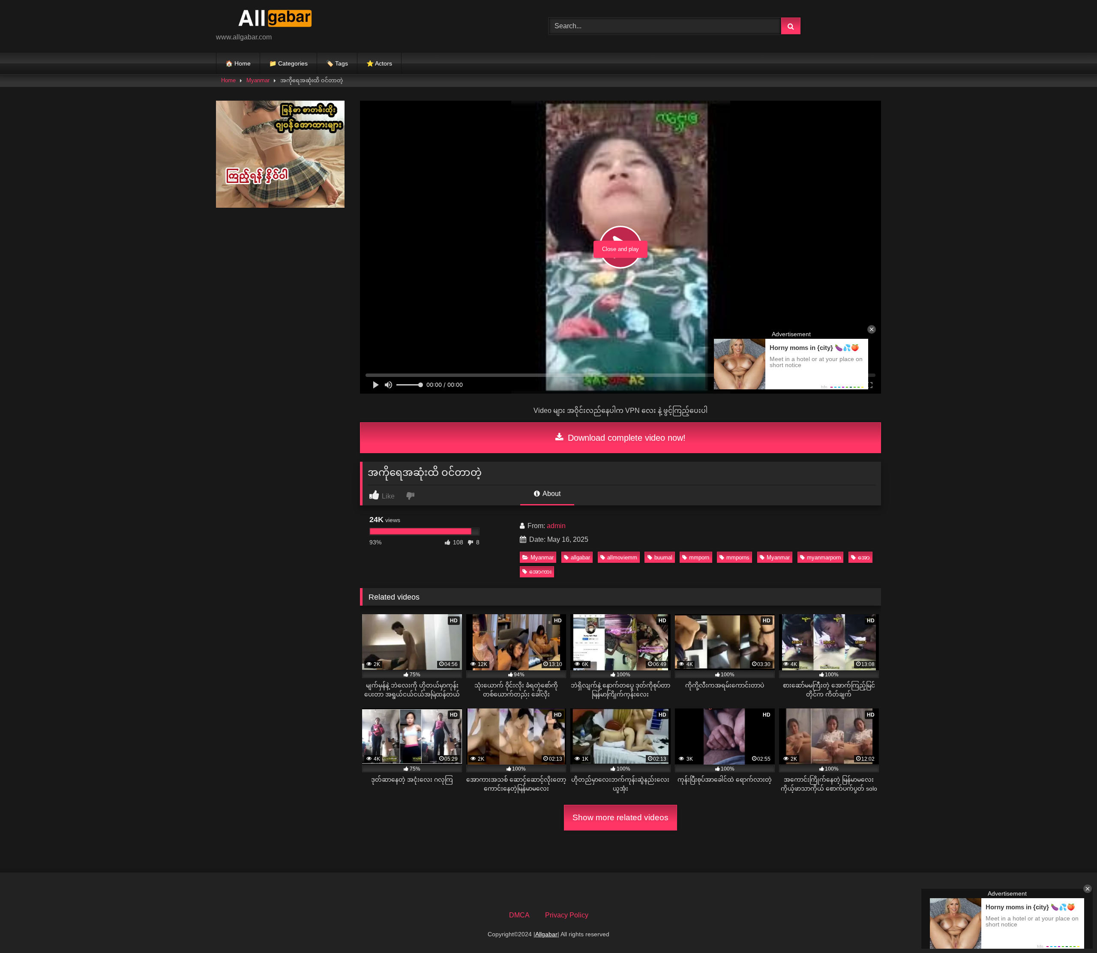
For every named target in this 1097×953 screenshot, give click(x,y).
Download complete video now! (625, 437)
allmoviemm (622, 557)
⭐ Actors (379, 63)
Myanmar (258, 80)
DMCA (519, 915)
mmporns (737, 557)
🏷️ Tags (337, 63)
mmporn (699, 557)
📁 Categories (288, 63)
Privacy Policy (566, 915)
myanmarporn (824, 557)
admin (556, 525)
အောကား (540, 571)
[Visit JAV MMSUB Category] (280, 205)
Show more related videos (620, 817)
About (550, 493)
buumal (663, 557)
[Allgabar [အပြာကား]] (280, 19)
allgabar (580, 557)
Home (228, 80)
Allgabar (546, 934)
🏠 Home (238, 63)
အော (864, 557)
